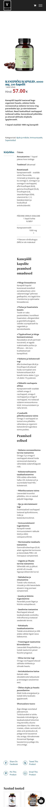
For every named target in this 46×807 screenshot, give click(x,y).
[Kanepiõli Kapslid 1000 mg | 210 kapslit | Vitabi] (23, 54)
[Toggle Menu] (40, 5)
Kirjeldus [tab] (6, 152)
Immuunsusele (36, 137)
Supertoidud (10, 140)
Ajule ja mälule (22, 137)
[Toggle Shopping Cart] (35, 5)
